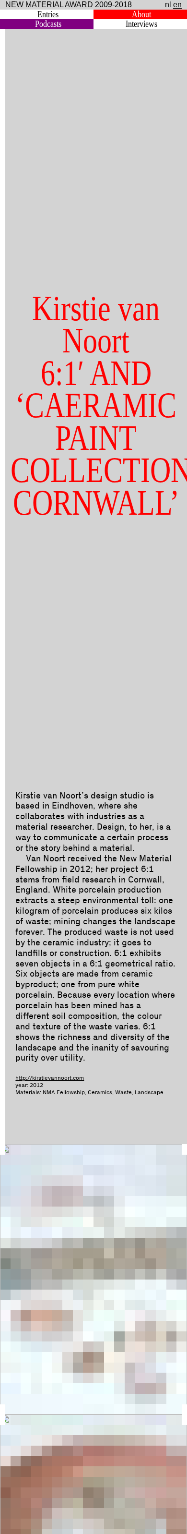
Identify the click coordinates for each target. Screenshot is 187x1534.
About (141, 14)
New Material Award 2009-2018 (68, 4)
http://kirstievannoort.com (49, 1078)
